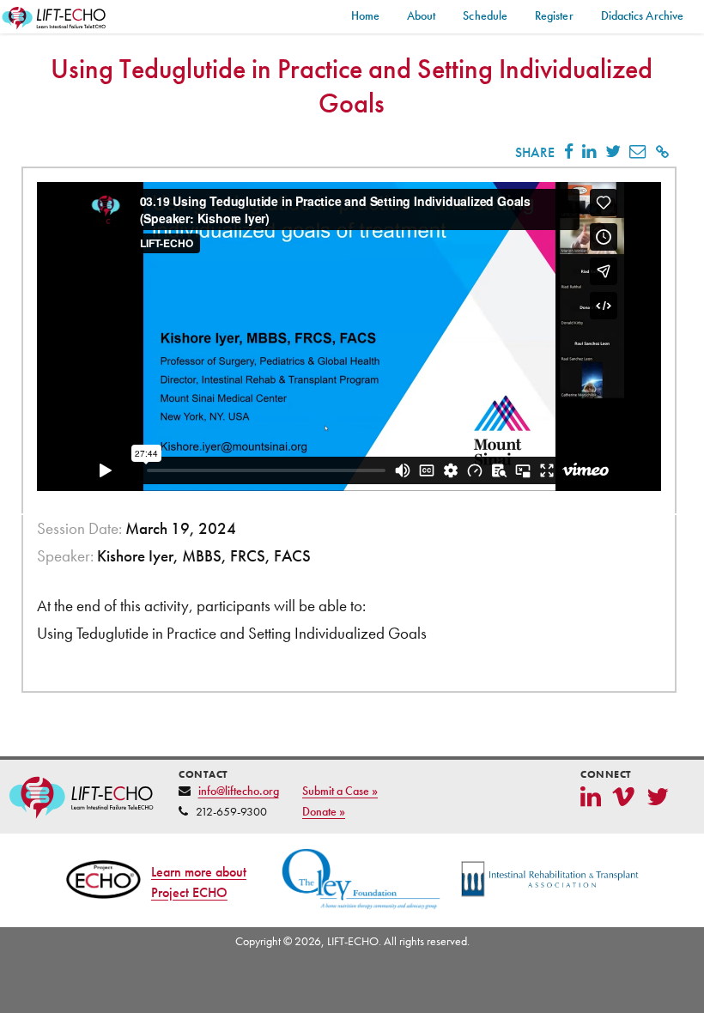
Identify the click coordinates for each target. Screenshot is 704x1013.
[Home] (55, 18)
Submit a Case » (340, 790)
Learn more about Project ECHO (198, 882)
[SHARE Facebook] (568, 151)
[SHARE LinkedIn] (589, 151)
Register (554, 15)
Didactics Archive (642, 15)
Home (365, 15)
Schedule (485, 15)
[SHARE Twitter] (612, 151)
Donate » (323, 811)
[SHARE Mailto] (637, 151)
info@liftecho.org (238, 790)
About (421, 15)
